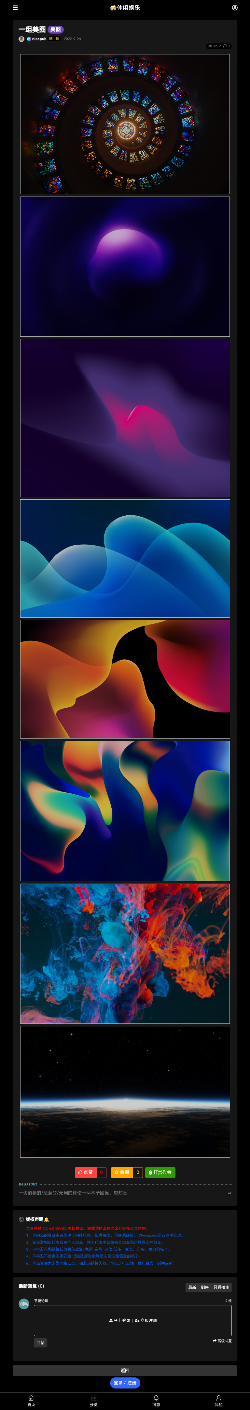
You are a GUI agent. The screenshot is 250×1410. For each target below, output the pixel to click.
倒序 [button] (205, 1287)
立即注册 (148, 1320)
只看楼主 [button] (221, 1287)
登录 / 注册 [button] (125, 1382)
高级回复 (224, 1341)
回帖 (40, 1343)
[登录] (235, 7)
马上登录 (122, 1320)
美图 (55, 29)
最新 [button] (192, 1287)
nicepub (39, 39)
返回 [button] (125, 1370)
